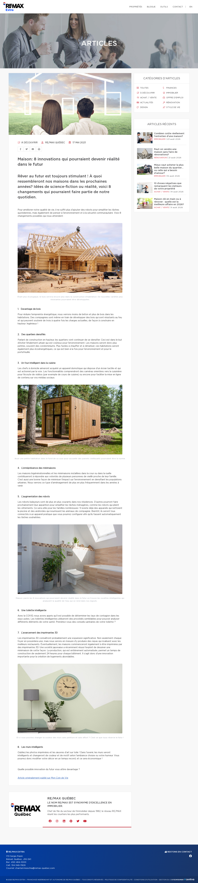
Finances (171, 88)
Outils (164, 7)
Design (144, 107)
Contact (178, 7)
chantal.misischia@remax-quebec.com (35, 868)
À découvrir (29, 143)
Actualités (146, 103)
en (190, 7)
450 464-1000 (18, 862)
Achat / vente (148, 98)
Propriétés (135, 7)
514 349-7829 (18, 865)
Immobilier (172, 93)
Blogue (151, 7)
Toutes (144, 88)
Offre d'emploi (174, 98)
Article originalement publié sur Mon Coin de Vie (43, 778)
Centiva (189, 879)
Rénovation (173, 103)
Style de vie (173, 107)
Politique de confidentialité (118, 880)
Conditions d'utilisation (145, 880)
